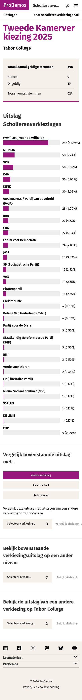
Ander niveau (41, 495)
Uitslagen (10, 15)
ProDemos (10, 664)
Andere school (41, 485)
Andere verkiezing (41, 475)
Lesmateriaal (12, 657)
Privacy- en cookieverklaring (41, 687)
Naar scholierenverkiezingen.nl (56, 15)
